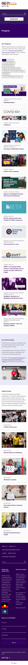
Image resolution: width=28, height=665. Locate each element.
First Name (4, 622)
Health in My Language (11, 171)
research (6, 74)
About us (4, 546)
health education (8, 65)
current (6, 99)
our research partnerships (17, 357)
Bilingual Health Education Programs (14, 240)
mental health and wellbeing (11, 68)
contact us (4, 361)
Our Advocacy (7, 425)
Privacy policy (12, 553)
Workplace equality (10, 479)
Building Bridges (9, 102)
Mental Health (12, 99)
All (4, 60)
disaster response (8, 62)
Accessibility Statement (9, 556)
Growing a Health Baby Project (14, 149)
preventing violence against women (13, 71)
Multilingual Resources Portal (11, 549)
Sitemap (4, 553)
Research (6, 100)
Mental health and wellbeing (13, 452)
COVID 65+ (7, 125)
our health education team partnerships (12, 359)
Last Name (4, 628)
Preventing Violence (14, 320)
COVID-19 (10, 60)
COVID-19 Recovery (10, 427)
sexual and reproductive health (12, 76)
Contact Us (12, 546)
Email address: (5, 635)
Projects (19, 99)
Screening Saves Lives (11, 244)
